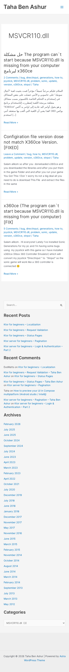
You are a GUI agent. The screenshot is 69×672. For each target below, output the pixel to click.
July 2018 (9, 500)
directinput (32, 77)
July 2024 (9, 451)
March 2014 (10, 576)
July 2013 (9, 593)
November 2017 (13, 522)
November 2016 (13, 533)
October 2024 (12, 440)
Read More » (11, 123)
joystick (8, 81)
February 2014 (12, 582)
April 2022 (9, 478)
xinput (27, 84)
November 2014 (13, 555)
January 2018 (11, 511)
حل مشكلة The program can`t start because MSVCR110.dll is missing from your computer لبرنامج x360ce (34, 62)
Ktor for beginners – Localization (22, 324)
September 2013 (13, 587)
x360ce (17, 84)
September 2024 (13, 445)
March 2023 (11, 467)
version (8, 84)
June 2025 (10, 434)
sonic (44, 81)
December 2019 (13, 495)
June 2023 (10, 456)
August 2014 (11, 566)
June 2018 (9, 505)
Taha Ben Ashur (25, 6)
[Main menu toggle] (62, 7)
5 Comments (11, 228)
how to (58, 77)
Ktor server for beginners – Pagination (25, 341)
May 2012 (9, 604)
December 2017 (13, 516)
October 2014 (11, 560)
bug (23, 77)
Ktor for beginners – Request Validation (26, 330)
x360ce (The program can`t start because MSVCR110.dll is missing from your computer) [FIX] (34, 214)
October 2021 (11, 484)
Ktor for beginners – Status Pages (23, 335)
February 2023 (12, 473)
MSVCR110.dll (21, 81)
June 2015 (9, 538)
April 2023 (9, 462)
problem (35, 81)
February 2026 (12, 424)
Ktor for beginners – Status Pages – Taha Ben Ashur (33, 381)
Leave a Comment (14, 154)
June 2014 (10, 571)
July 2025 (9, 429)
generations (46, 77)
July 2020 (9, 489)
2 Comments (11, 77)
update (53, 81)
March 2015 (10, 544)
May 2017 (9, 527)
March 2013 (10, 598)
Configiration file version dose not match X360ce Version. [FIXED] (34, 142)
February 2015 (12, 549)
